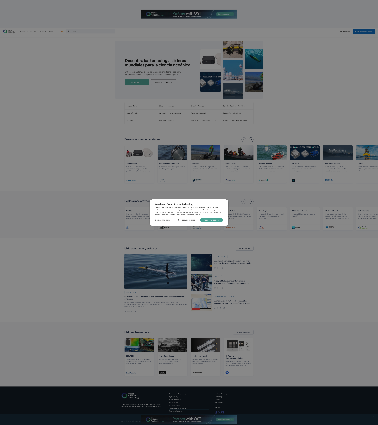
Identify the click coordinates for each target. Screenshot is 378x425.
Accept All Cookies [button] (211, 220)
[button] (162, 220)
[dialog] (189, 212)
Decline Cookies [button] (188, 220)
